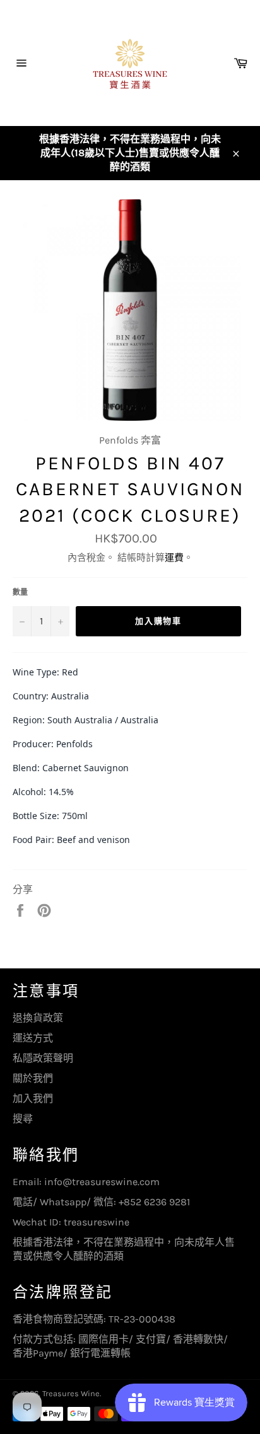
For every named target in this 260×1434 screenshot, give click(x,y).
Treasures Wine (71, 1393)
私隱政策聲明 (43, 1058)
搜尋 (23, 1119)
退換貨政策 (38, 1018)
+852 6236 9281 (154, 1202)
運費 (174, 557)
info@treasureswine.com (102, 1182)
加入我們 (33, 1098)
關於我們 (33, 1078)
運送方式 (33, 1038)
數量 (20, 592)
